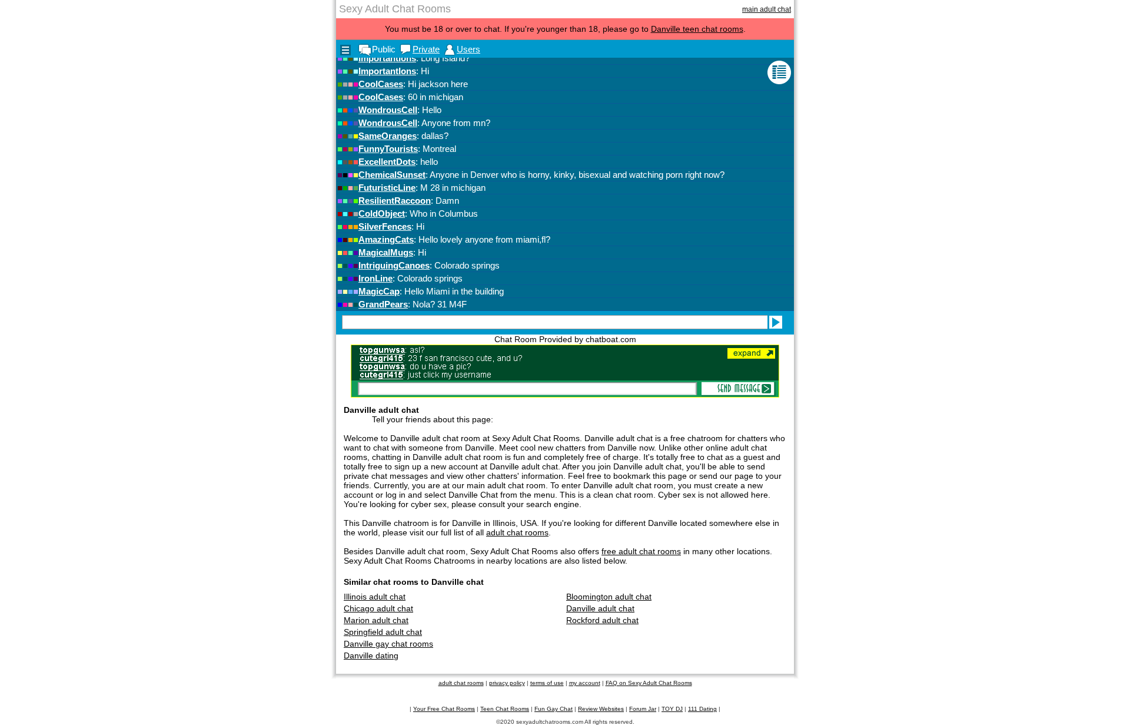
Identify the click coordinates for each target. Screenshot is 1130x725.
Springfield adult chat (383, 632)
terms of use (547, 683)
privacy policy (507, 683)
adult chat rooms (517, 532)
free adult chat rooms (641, 551)
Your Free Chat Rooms (444, 709)
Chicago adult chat (378, 608)
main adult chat (766, 9)
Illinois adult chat (375, 596)
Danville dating (371, 655)
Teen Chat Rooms (504, 709)
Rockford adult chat (602, 620)
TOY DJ (672, 709)
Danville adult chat (600, 608)
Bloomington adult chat (609, 596)
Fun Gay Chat (553, 709)
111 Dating (702, 709)
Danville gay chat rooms (388, 643)
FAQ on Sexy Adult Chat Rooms (649, 683)
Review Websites (601, 709)
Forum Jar (642, 709)
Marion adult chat (376, 620)
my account (584, 683)
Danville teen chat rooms (697, 29)
